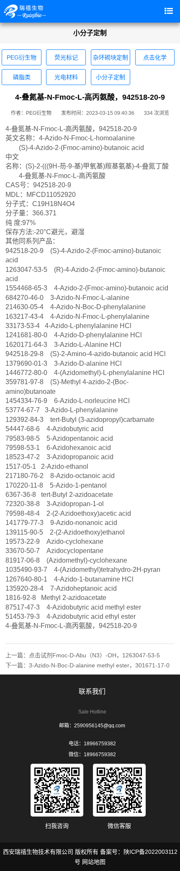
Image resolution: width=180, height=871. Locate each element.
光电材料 (66, 77)
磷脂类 (22, 77)
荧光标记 (66, 57)
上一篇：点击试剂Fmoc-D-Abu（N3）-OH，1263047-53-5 (82, 655)
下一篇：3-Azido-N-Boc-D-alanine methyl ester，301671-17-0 (87, 665)
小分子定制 (110, 77)
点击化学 (155, 57)
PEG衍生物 (21, 57)
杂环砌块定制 (110, 57)
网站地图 (93, 861)
